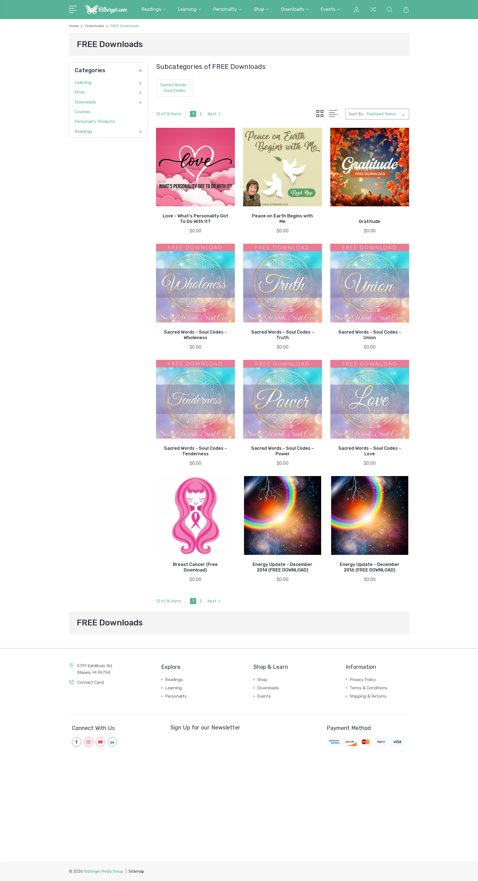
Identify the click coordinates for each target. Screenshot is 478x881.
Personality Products (95, 121)
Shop (259, 9)
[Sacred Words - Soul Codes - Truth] (282, 283)
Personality (225, 9)
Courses (82, 111)
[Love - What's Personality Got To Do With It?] (195, 167)
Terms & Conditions (369, 687)
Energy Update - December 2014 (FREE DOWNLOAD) (282, 567)
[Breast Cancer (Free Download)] (195, 515)
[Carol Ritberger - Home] (106, 9)
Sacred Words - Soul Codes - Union (369, 334)
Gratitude (369, 221)
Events (328, 9)
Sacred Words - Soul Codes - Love (369, 451)
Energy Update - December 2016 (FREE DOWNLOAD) (369, 567)
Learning (187, 9)
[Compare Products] (373, 12)
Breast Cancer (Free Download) (195, 567)
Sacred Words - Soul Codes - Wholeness (195, 334)
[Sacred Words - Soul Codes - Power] (282, 399)
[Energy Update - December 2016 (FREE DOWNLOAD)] (369, 515)
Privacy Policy (363, 679)
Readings (151, 9)
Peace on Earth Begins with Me (282, 218)
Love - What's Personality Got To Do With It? (195, 218)
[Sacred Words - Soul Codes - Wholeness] (195, 283)
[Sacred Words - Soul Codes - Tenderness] (195, 399)
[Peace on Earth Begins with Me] (282, 167)
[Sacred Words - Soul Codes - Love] (369, 399)
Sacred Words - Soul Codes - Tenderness (195, 451)
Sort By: (356, 113)
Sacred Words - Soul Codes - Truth (282, 334)
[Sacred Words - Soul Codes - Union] (369, 283)
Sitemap (136, 871)
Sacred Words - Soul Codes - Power (282, 451)
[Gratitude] (369, 167)
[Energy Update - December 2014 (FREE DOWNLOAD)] (282, 515)
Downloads (292, 9)
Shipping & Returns (368, 696)
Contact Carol (90, 682)
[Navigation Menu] (74, 8)
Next (212, 113)
